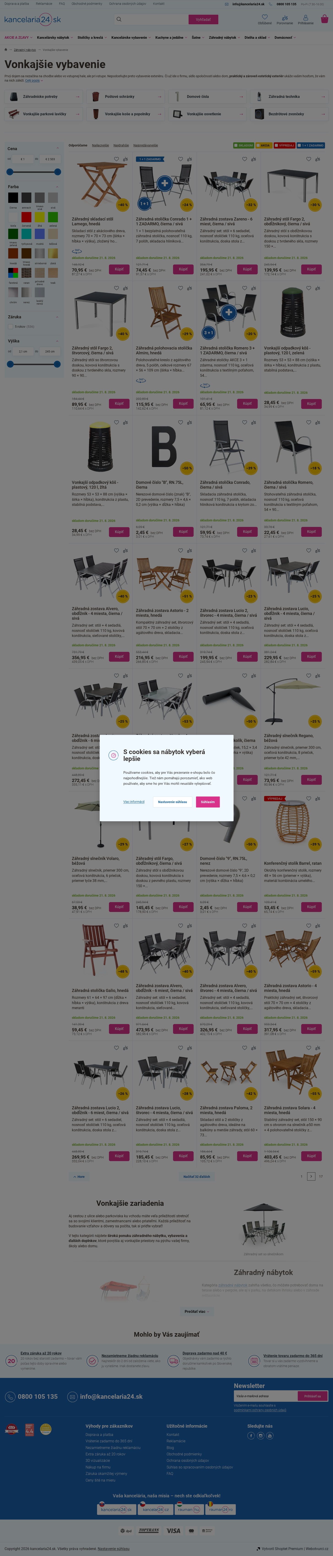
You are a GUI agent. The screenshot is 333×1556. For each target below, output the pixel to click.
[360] (101, 251)
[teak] (53, 277)
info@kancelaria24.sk (111, 1396)
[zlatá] (53, 257)
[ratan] (26, 277)
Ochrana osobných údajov (127, 4)
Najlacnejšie (100, 145)
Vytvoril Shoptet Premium (282, 1549)
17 (321, 1176)
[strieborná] (40, 257)
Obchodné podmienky (87, 4)
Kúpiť (119, 269)
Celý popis (32, 80)
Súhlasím (208, 802)
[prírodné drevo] (40, 277)
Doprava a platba (17, 4)
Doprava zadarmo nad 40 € (205, 1353)
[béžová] (53, 238)
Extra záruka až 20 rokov (41, 1353)
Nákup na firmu (98, 1467)
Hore (81, 1177)
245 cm (50, 351)
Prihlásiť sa (313, 1396)
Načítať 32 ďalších (197, 1177)
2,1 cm (23, 351)
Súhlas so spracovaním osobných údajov (200, 1467)
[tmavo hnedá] (26, 257)
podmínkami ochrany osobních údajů (260, 1410)
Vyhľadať (203, 19)
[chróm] (13, 296)
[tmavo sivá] (40, 202)
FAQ (62, 4)
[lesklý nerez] (40, 296)
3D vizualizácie (98, 1460)
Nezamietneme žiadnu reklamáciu (130, 1356)
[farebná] (13, 277)
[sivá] (53, 202)
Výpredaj (286, 145)
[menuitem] (17, 37)
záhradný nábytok (232, 1285)
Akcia (265, 145)
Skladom (246, 145)
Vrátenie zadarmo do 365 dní (109, 1441)
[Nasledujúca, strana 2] (311, 1176)
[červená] (26, 220)
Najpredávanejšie (145, 145)
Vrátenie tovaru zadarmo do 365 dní (292, 1356)
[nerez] (26, 296)
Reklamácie (44, 4)
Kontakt (159, 4)
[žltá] (40, 220)
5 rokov (24, 326)
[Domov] (6, 50)
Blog (170, 1448)
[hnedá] (13, 257)
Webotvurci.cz (317, 1549)
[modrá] (40, 238)
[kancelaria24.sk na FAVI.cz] (12, 1432)
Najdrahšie (121, 145)
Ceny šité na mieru (100, 1480)
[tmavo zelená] (13, 238)
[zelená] (53, 220)
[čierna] (13, 202)
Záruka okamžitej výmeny (106, 1473)
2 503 (51, 159)
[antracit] (26, 202)
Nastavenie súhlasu (172, 802)
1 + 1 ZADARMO (312, 145)
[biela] (13, 220)
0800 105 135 (38, 1396)
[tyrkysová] (26, 238)
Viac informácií (133, 802)
